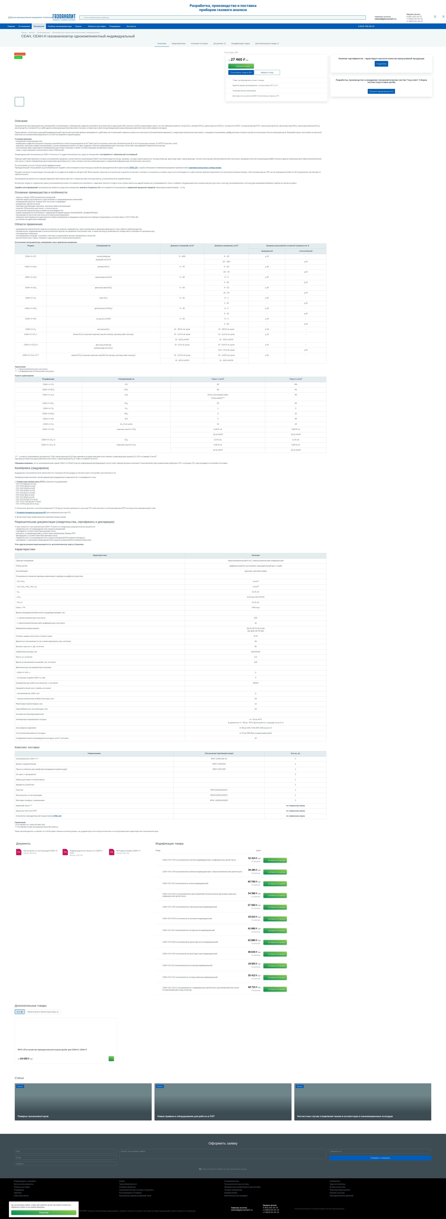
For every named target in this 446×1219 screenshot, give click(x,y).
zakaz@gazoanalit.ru (385, 18)
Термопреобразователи (340, 1190)
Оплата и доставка (97, 26)
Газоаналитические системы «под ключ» (136, 1190)
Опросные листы (21, 1196)
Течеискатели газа (337, 1187)
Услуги (78, 26)
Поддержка (114, 26)
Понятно (43, 1212)
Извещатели (335, 1181)
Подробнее (381, 64)
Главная (11, 26)
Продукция (39, 26)
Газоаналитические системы (236, 1184)
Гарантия (17, 1193)
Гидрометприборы (337, 1184)
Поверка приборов (127, 1187)
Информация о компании (25, 1181)
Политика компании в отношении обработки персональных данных (319, 1209)
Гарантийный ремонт (128, 1184)
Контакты (131, 26)
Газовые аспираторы (233, 1190)
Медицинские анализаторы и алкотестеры (242, 1187)
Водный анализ (230, 1193)
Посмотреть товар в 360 (241, 72)
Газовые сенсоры (337, 1193)
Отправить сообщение (380, 1158)
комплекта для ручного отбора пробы (205, 168)
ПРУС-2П (134, 168)
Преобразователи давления (341, 1196)
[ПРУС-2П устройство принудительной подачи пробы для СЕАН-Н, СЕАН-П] (66, 1033)
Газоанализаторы (231, 1181)
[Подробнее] (111, 1058)
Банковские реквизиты (23, 1184)
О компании (24, 26)
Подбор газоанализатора (60, 26)
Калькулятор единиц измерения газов (135, 1196)
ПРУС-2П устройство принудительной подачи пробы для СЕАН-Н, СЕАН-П (52, 1050)
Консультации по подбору (130, 1193)
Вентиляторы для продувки (236, 1196)
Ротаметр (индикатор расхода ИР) (31, 512)
